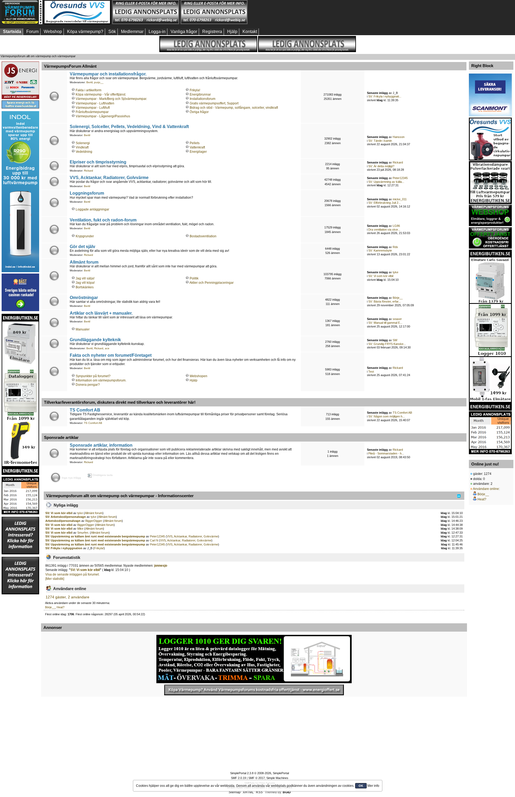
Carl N (154, 540)
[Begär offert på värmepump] (254, 690)
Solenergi (83, 143)
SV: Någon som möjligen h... (386, 416)
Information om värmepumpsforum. (101, 380)
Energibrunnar (200, 94)
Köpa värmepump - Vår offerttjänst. (101, 94)
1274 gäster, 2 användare (67, 597)
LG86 (396, 225)
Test (371, 371)
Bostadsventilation (203, 236)
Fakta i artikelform (88, 90)
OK (361, 785)
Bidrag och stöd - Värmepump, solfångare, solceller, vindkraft (234, 108)
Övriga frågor (199, 112)
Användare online (486, 489)
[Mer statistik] (54, 579)
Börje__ (398, 297)
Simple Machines (277, 778)
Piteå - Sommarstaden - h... (386, 453)
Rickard (88, 170)
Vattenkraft (197, 147)
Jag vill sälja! (85, 278)
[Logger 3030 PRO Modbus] (254, 659)
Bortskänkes (85, 287)
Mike (80, 528)
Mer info (373, 786)
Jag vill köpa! (85, 283)
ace (107, 348)
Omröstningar (84, 297)
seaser (397, 319)
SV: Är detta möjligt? (381, 166)
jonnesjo (160, 565)
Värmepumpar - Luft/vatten (95, 103)
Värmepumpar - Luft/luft (93, 108)
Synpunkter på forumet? (93, 376)
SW (395, 340)
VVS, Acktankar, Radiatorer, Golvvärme (109, 177)
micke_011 (400, 199)
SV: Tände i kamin (380, 140)
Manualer (83, 329)
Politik (194, 278)
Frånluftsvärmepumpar (92, 112)
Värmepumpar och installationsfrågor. (108, 73)
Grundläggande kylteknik (95, 339)
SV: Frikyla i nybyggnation (64, 548)
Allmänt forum (84, 262)
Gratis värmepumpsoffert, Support (214, 103)
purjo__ (99, 82)
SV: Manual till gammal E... (385, 322)
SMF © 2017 (256, 778)
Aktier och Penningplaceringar (211, 283)
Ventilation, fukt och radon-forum (103, 219)
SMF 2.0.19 (238, 778)
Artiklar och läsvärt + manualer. (101, 313)
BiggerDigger (93, 520)
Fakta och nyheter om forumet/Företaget (111, 355)
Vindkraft (82, 147)
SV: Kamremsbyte (380, 250)
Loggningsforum (87, 193)
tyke (395, 272)
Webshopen (198, 376)
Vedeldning (84, 152)
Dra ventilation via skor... (384, 229)
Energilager (198, 152)
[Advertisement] (282, 12)
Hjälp (193, 380)
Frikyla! (195, 90)
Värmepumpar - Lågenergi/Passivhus (103, 116)
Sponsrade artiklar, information (101, 445)
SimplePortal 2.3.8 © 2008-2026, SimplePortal (259, 773)
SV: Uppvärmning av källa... (386, 181)
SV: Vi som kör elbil (380, 276)
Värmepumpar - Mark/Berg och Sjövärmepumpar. (111, 99)
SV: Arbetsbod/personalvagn (66, 516)
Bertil (89, 82)
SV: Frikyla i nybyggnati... (384, 96)
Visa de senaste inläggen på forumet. (72, 574)
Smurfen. (83, 532)
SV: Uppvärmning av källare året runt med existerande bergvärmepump (95, 536)
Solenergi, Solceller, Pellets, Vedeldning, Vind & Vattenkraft (129, 126)
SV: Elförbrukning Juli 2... (384, 202)
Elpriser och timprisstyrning (98, 161)
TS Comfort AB (85, 409)
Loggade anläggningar (92, 209)
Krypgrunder (85, 236)
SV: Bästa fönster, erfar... (384, 301)
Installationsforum (202, 99)
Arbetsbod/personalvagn (63, 520)
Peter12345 (400, 178)
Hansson (398, 137)
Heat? (60, 607)
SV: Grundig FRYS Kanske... (387, 343)
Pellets (195, 143)
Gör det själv (82, 246)
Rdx (395, 247)
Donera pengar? (88, 385)
